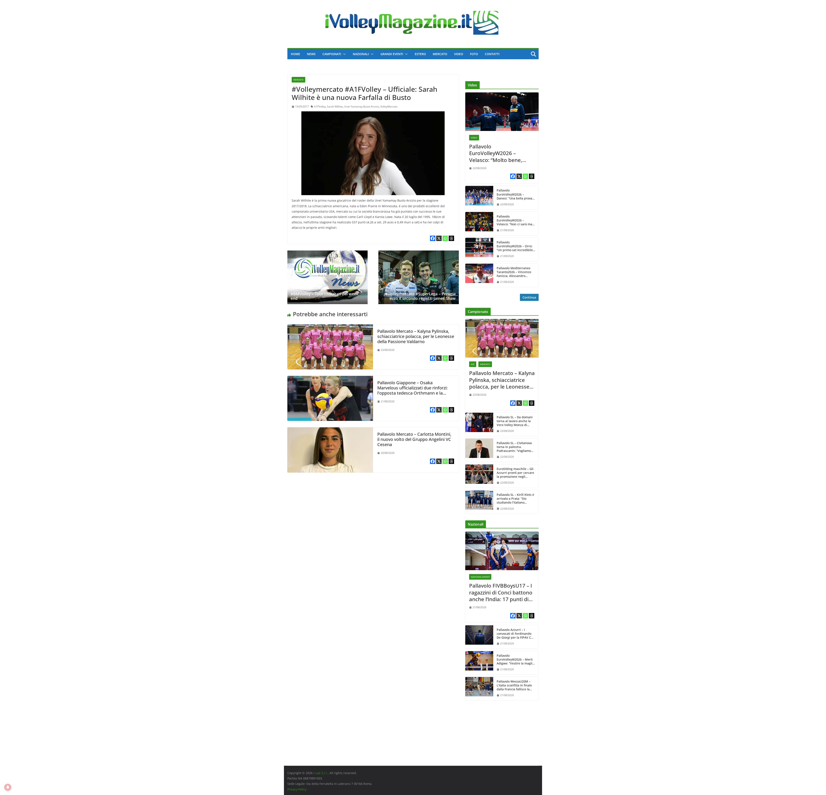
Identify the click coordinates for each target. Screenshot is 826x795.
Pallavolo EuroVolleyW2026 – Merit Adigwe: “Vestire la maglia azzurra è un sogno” (515, 660)
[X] (439, 238)
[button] (343, 54)
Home (295, 54)
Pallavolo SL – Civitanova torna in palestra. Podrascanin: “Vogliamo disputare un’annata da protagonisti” (514, 447)
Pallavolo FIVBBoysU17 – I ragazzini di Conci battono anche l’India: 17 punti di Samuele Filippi (500, 592)
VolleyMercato (389, 106)
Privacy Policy (297, 789)
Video (458, 54)
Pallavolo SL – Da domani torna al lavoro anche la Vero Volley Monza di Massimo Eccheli (515, 421)
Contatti (492, 54)
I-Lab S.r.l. (320, 773)
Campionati (331, 54)
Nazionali (361, 54)
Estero (420, 54)
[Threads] (451, 238)
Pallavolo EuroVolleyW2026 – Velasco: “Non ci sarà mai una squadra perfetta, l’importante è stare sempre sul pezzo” (515, 220)
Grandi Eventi (392, 54)
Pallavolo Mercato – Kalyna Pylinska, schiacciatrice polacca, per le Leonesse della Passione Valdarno (415, 336)
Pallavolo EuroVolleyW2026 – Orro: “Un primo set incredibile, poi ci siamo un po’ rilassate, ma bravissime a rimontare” (515, 246)
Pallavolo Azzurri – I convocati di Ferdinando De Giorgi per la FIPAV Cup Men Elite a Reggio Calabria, (516, 634)
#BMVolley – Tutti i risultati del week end (324, 296)
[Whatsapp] (445, 238)
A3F (473, 364)
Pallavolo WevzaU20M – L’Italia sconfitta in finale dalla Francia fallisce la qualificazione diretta (514, 685)
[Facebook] (432, 238)
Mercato (440, 54)
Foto (474, 54)
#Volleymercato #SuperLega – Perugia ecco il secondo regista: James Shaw (420, 296)
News (311, 54)
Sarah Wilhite (335, 106)
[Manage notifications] (7, 787)
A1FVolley (320, 106)
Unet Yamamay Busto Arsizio (361, 106)
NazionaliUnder (480, 576)
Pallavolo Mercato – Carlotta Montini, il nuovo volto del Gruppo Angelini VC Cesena (414, 439)
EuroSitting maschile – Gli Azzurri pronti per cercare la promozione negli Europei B (515, 473)
